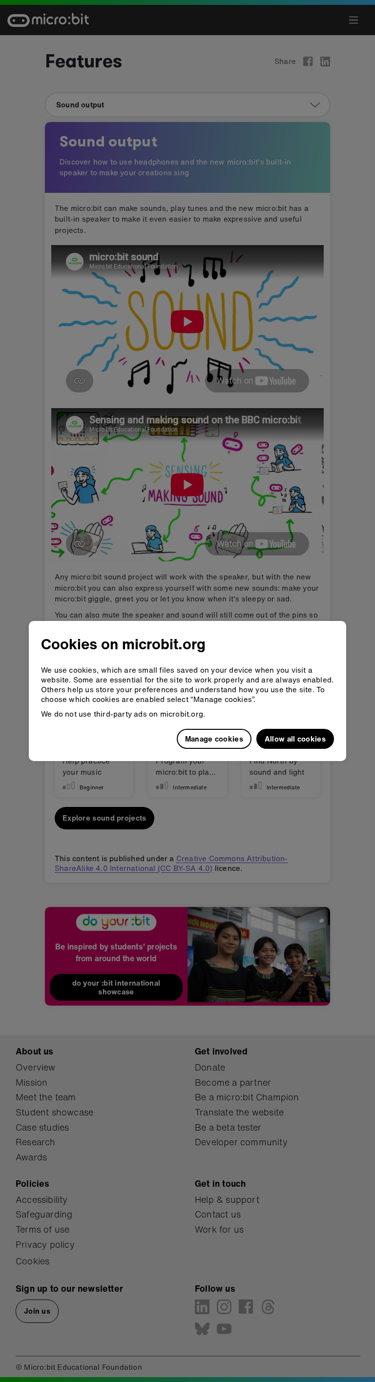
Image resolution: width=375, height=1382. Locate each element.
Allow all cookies (295, 738)
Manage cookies (214, 738)
